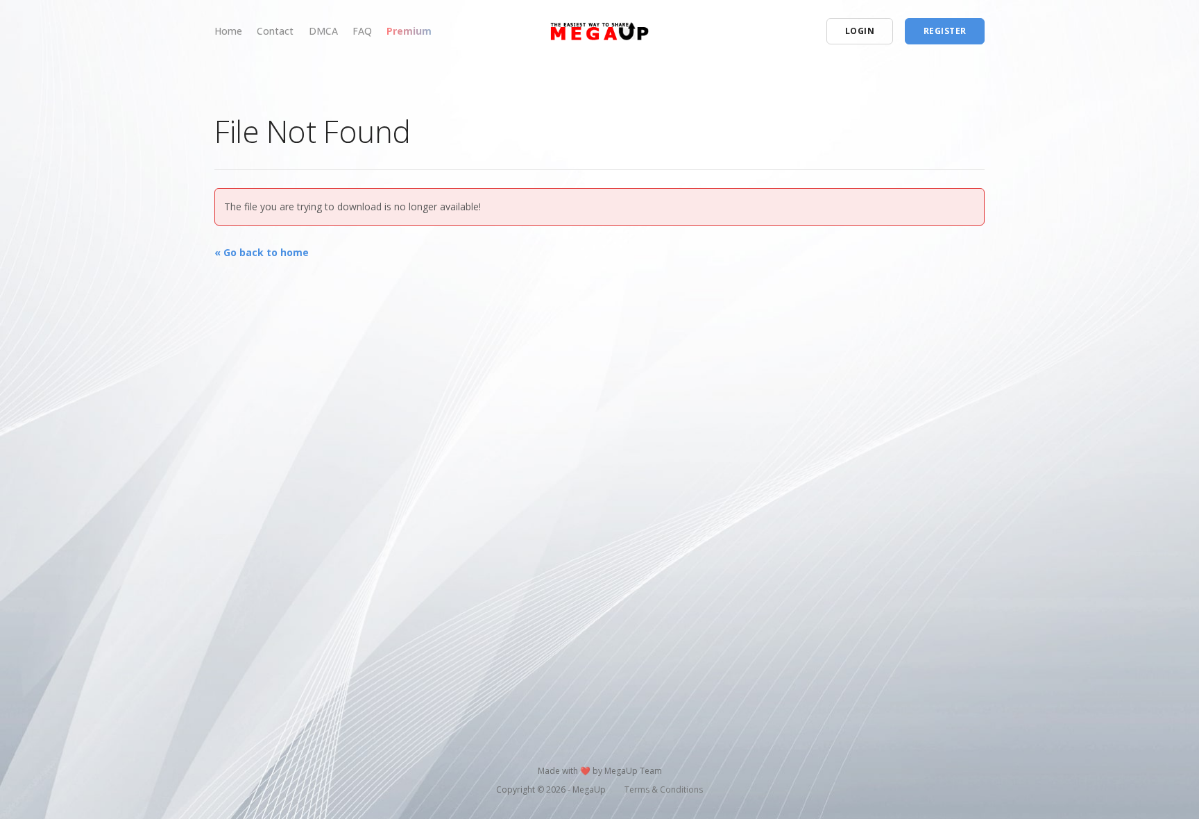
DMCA (323, 30)
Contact (275, 30)
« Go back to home (261, 252)
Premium (409, 30)
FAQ (362, 30)
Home (228, 30)
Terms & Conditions (663, 789)
